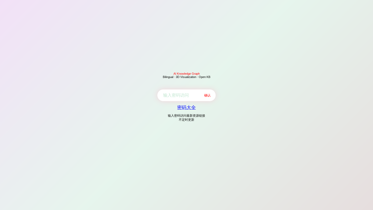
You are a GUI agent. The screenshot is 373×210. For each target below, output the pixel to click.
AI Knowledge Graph (186, 73)
